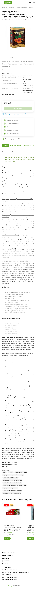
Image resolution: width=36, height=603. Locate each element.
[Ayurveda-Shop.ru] (8, 2)
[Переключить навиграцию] (2, 2)
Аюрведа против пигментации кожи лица (14, 485)
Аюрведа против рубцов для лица (12, 490)
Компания (5, 558)
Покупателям (6, 555)
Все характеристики (8, 94)
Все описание (6, 70)
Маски (4, 472)
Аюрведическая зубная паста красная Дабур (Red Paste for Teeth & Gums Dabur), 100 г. (12, 529)
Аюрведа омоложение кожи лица (12, 480)
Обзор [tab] (6, 145)
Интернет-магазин (8, 553)
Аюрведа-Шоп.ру (7, 586)
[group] (18, 40)
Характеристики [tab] (15, 145)
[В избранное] (12, 538)
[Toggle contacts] (26, 2)
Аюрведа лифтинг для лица (10, 477)
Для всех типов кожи (21, 472)
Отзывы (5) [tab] (27, 145)
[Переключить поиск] (30, 2)
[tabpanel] (18, 322)
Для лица (10, 472)
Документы (6, 561)
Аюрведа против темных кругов (12, 493)
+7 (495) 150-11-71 (7, 567)
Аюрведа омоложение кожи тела (12, 482)
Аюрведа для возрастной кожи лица (13, 475)
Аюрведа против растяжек (10, 488)
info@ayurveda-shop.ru (9, 570)
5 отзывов (7, 19)
